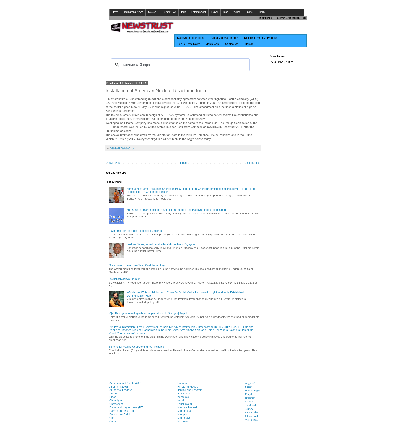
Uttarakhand (251, 416)
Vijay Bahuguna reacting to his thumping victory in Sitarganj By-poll (148, 313)
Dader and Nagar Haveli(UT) (126, 407)
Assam (113, 393)
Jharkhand (183, 393)
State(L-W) (170, 12)
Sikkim (249, 401)
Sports (249, 12)
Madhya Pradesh (187, 407)
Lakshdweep (185, 404)
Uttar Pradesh (252, 412)
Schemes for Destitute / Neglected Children (136, 230)
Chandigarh (116, 400)
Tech (225, 12)
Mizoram (182, 421)
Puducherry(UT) (253, 390)
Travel (214, 12)
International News (133, 12)
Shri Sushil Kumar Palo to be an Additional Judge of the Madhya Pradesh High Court (176, 209)
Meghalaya (184, 417)
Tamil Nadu (251, 405)
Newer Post (113, 162)
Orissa (248, 386)
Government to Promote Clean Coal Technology (137, 265)
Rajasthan (250, 397)
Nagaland (250, 383)
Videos (236, 12)
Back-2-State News (188, 43)
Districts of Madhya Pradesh (260, 37)
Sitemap (249, 43)
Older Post (253, 162)
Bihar (112, 397)
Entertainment (198, 12)
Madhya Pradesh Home (191, 37)
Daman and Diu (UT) (121, 410)
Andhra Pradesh (119, 386)
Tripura (249, 408)
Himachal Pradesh (188, 386)
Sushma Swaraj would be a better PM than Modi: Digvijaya (161, 244)
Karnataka (183, 397)
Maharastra (184, 410)
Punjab (248, 394)
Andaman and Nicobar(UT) (125, 383)
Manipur (182, 414)
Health (261, 12)
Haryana (182, 383)
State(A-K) (153, 12)
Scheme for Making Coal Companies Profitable (136, 346)
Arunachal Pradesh (120, 390)
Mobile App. (212, 43)
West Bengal (251, 419)
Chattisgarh (116, 404)
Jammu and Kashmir (189, 390)
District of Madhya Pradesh (124, 279)
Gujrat (113, 421)
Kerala (181, 400)
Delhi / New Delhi (119, 414)
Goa (111, 417)
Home (115, 12)
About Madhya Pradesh (225, 37)
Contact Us (231, 43)
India (183, 12)
